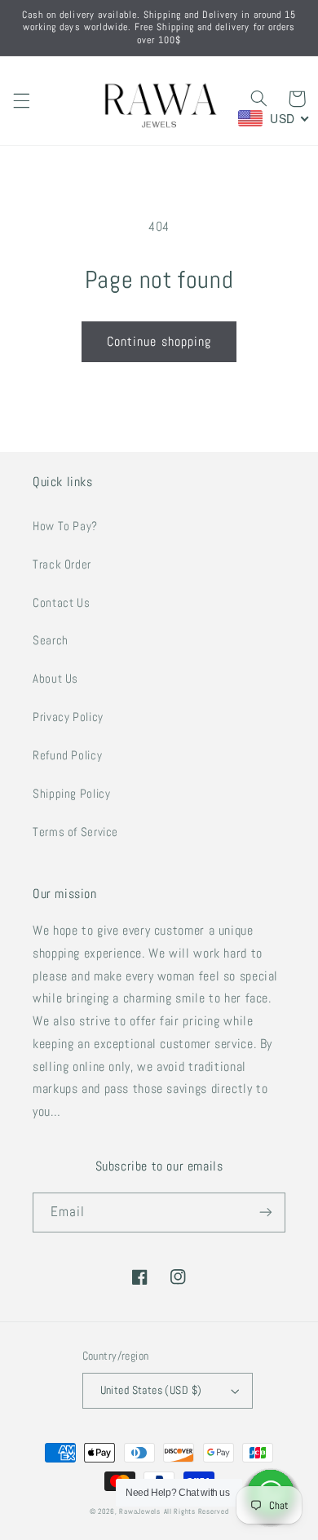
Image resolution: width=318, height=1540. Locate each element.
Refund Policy (67, 755)
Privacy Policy (68, 717)
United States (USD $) (151, 1390)
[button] (21, 100)
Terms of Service (75, 832)
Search (50, 640)
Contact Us (61, 602)
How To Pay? (65, 526)
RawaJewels (139, 1511)
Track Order (62, 564)
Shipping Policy (71, 793)
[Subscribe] (266, 1212)
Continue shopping (159, 342)
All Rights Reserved (196, 1511)
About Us (55, 678)
